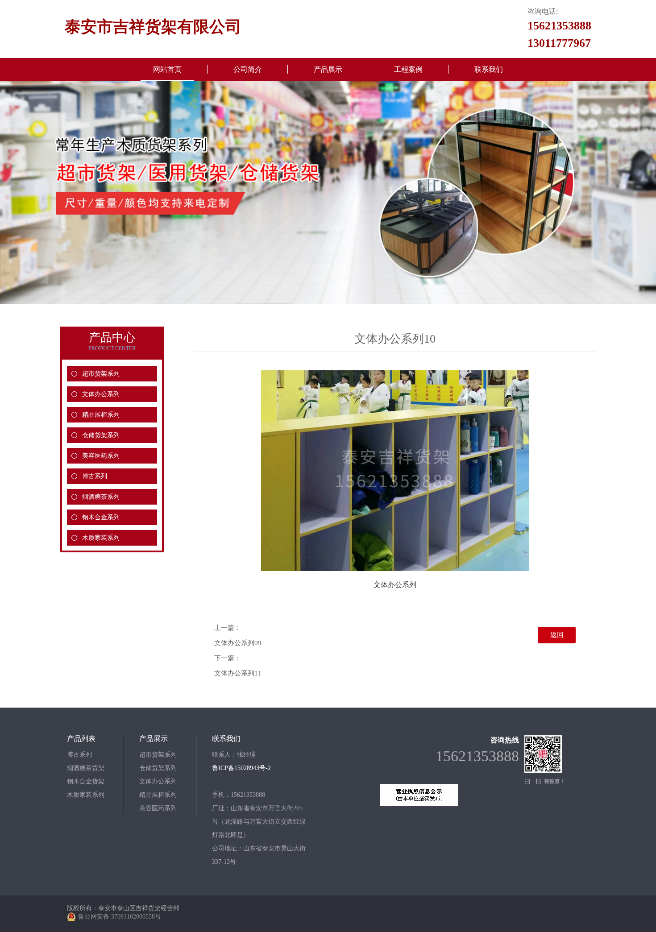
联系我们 (488, 69)
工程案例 (408, 69)
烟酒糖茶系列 (101, 496)
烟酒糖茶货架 (85, 768)
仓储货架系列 (101, 435)
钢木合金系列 (101, 517)
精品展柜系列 (101, 414)
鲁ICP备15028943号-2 (241, 768)
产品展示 (328, 69)
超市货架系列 (101, 373)
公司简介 (247, 69)
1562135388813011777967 (559, 34)
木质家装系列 (101, 537)
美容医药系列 (101, 455)
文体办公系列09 (238, 642)
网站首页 (167, 69)
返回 (557, 634)
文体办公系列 (101, 394)
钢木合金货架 (85, 781)
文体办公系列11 (238, 673)
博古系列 (94, 476)
